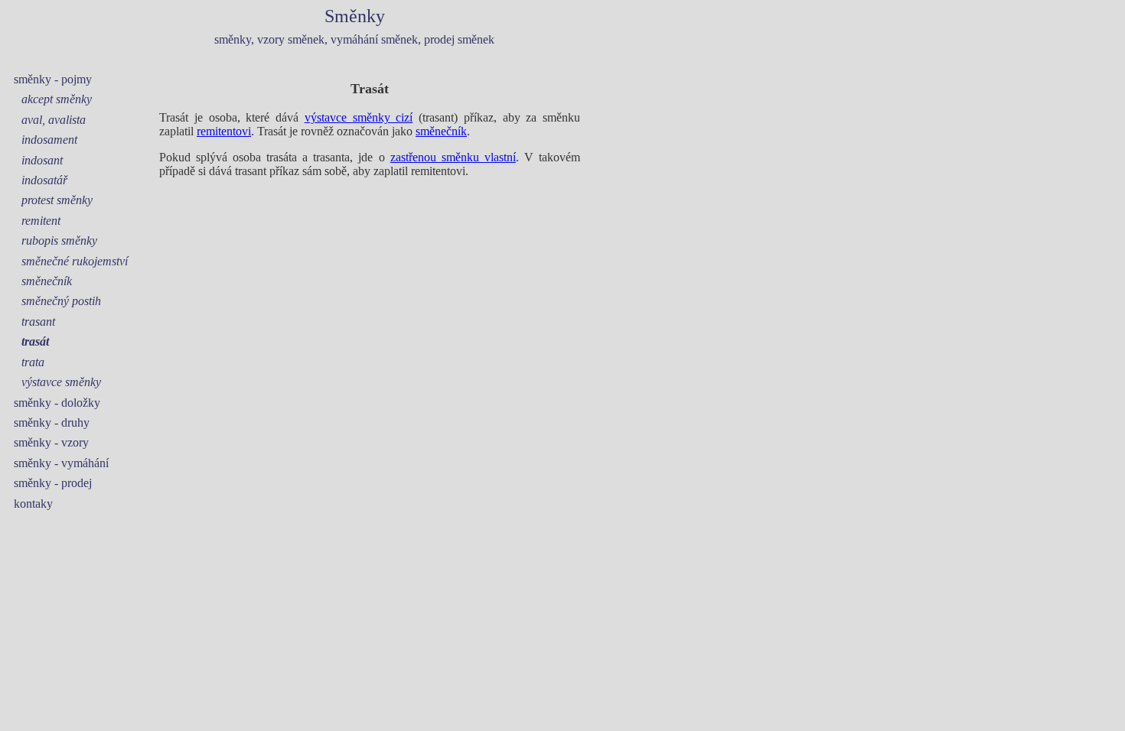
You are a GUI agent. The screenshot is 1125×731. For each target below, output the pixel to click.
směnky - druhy (52, 422)
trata (32, 362)
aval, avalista (53, 119)
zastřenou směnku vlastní (453, 157)
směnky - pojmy (53, 79)
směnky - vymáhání (61, 462)
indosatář (44, 180)
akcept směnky (56, 99)
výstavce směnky (61, 381)
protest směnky (57, 199)
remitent (40, 220)
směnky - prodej (53, 482)
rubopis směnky (59, 240)
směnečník (46, 281)
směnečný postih (61, 300)
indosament (49, 139)
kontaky (33, 503)
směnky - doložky (57, 402)
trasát (35, 341)
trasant (38, 321)
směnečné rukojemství (74, 261)
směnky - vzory (51, 442)
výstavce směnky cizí (359, 117)
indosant (42, 160)
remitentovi (224, 131)
